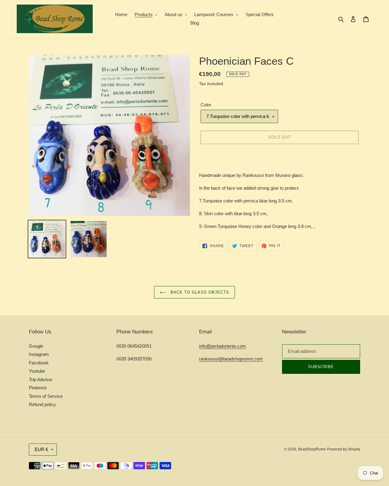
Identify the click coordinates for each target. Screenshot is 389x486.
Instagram (39, 354)
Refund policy (42, 404)
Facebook (39, 362)
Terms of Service (46, 396)
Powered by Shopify (343, 449)
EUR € (41, 449)
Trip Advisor (40, 379)
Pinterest (37, 387)
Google (36, 346)
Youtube (37, 371)
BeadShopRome (312, 449)
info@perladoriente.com (222, 346)
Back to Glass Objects (199, 292)
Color (206, 104)
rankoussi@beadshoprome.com (231, 358)
